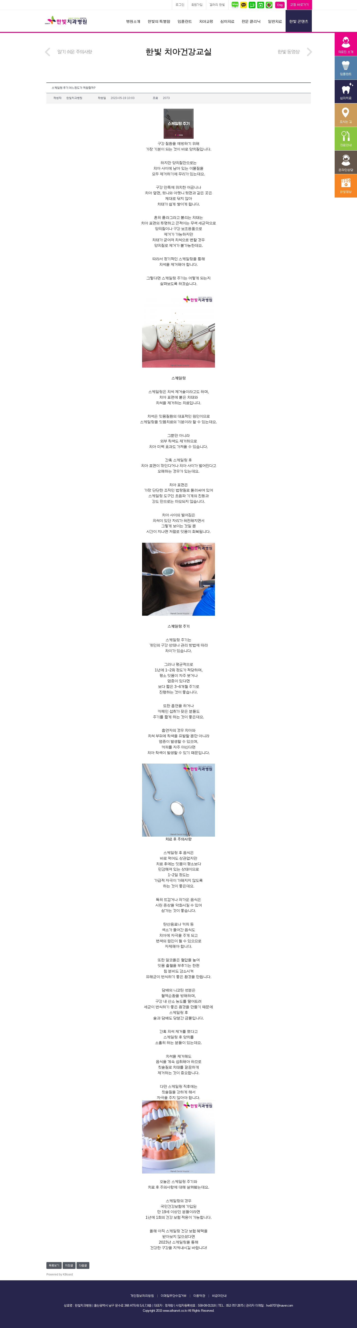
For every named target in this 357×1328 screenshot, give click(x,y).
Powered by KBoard (59, 1274)
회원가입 (197, 4)
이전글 (69, 1265)
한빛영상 (345, 186)
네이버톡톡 (252, 5)
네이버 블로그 (235, 5)
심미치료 (227, 22)
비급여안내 (219, 1295)
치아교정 (206, 22)
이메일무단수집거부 (174, 1295)
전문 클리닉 (251, 22)
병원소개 (133, 22)
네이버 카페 (269, 5)
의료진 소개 (345, 44)
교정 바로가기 (299, 4)
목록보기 (54, 1265)
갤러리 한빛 (217, 4)
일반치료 (275, 22)
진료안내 (345, 139)
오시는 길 (345, 115)
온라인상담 (345, 162)
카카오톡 (243, 5)
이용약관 (199, 1295)
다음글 (83, 1265)
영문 (280, 5)
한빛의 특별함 (159, 22)
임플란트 (185, 22)
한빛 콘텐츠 (298, 22)
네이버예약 (260, 5)
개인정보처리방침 (142, 1295)
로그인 (180, 4)
